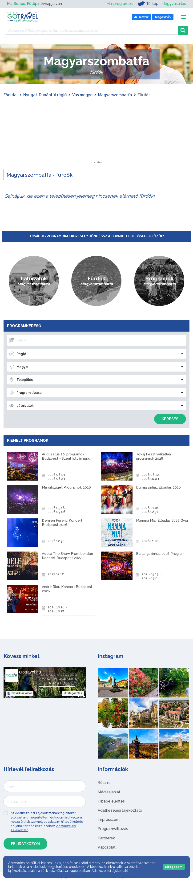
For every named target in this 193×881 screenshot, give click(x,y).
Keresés (170, 419)
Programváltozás (113, 828)
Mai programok (119, 3)
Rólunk (104, 782)
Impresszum (109, 819)
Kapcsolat (107, 847)
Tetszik (21, 693)
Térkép (152, 3)
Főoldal (11, 95)
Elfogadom (173, 867)
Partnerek (106, 838)
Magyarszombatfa (115, 95)
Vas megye (82, 95)
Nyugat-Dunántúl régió (45, 95)
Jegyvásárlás (174, 3)
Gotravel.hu (30, 672)
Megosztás (75, 693)
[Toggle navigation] (183, 17)
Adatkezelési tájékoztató (120, 810)
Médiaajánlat (109, 792)
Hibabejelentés (111, 801)
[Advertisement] (96, 131)
